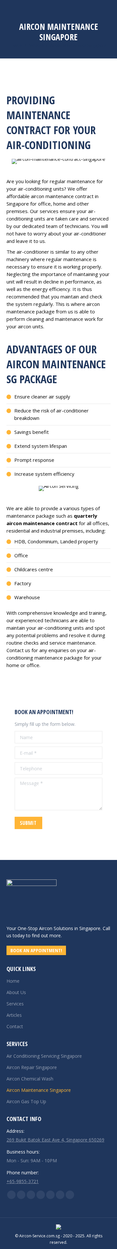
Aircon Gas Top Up (26, 1101)
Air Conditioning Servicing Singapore (44, 1056)
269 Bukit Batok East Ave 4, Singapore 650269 (55, 1140)
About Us (16, 992)
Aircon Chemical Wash (29, 1079)
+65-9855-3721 (22, 1181)
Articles (14, 1015)
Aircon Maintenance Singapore (38, 1090)
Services (15, 1004)
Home (13, 981)
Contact (14, 1026)
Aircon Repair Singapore (31, 1067)
